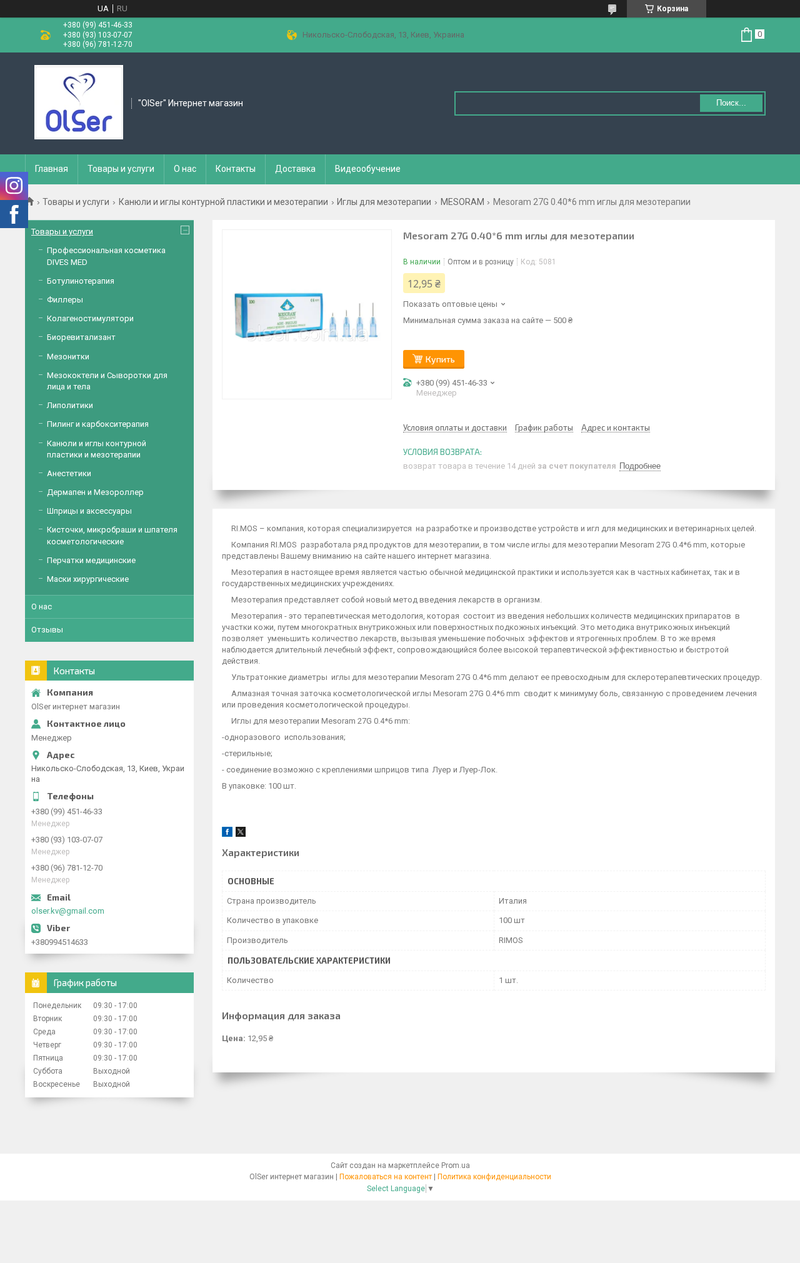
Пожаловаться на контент (385, 1176)
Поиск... (731, 102)
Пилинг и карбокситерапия (98, 424)
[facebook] (227, 834)
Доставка (295, 169)
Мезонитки (68, 356)
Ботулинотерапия (80, 281)
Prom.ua (455, 1165)
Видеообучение (368, 169)
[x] (241, 834)
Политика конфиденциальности (494, 1176)
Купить (440, 359)
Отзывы (47, 629)
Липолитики (70, 405)
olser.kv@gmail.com (67, 911)
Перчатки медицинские (91, 560)
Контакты (236, 169)
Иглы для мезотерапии (384, 202)
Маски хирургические (88, 579)
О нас (185, 169)
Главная (51, 169)
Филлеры (65, 299)
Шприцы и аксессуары (89, 511)
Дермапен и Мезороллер (95, 492)
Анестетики (69, 473)
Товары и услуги (121, 169)
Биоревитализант (81, 337)
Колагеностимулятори (90, 318)
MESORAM (462, 202)
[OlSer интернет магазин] (78, 102)
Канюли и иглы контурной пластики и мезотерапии (223, 202)
